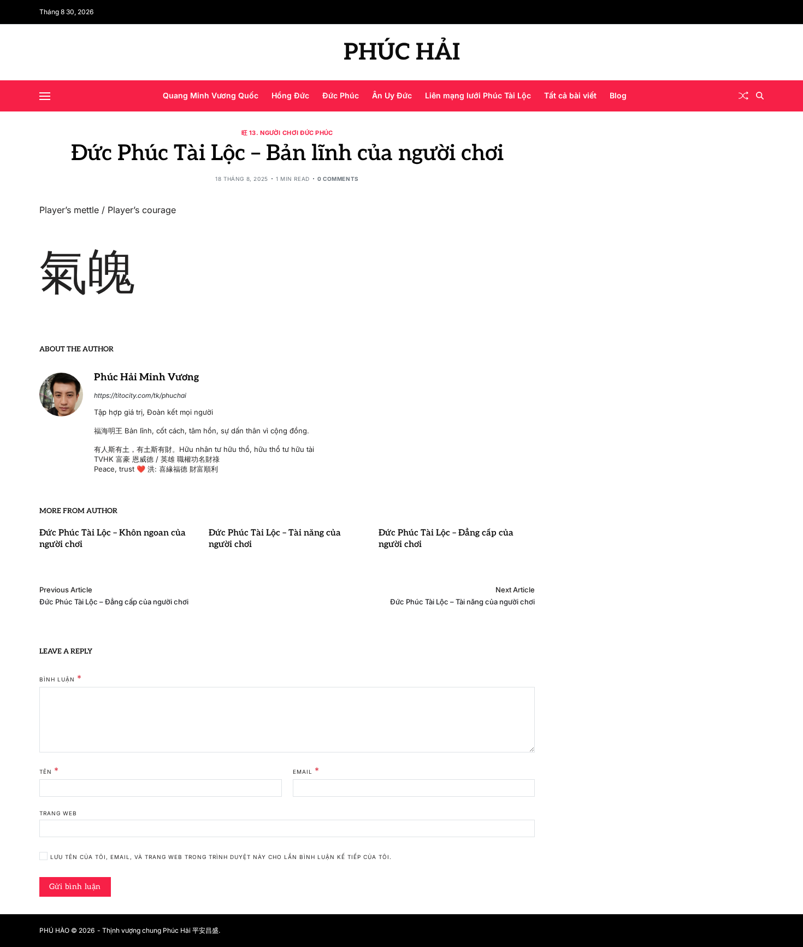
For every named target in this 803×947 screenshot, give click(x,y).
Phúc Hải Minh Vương (146, 377)
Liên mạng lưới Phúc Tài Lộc (478, 95)
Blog (618, 95)
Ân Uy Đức (392, 95)
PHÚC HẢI (402, 52)
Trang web (58, 813)
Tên (49, 771)
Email (306, 771)
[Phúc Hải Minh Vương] (61, 394)
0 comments (338, 178)
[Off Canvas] (44, 96)
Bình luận (60, 679)
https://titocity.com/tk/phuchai (140, 395)
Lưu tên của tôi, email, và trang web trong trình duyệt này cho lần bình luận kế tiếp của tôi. (221, 857)
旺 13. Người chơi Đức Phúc (287, 132)
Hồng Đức (290, 95)
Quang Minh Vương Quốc (210, 95)
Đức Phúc (340, 95)
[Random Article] (743, 96)
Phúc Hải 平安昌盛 (191, 930)
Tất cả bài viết (570, 95)
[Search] (760, 95)
